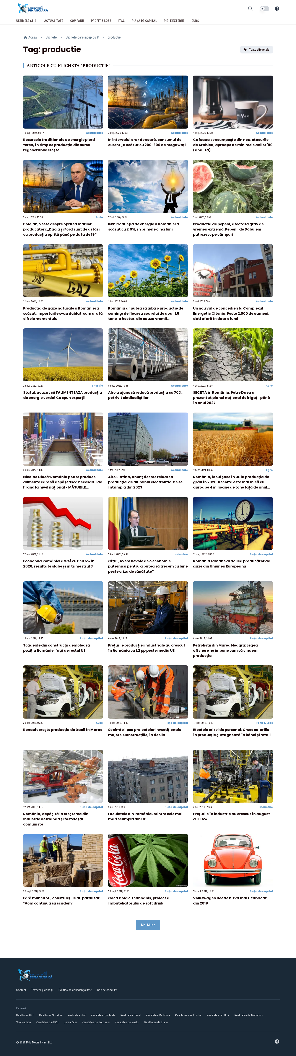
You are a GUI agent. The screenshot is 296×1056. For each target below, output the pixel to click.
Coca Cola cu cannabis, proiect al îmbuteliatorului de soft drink (139, 901)
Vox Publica (23, 1022)
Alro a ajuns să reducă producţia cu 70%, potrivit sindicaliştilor (145, 395)
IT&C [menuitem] (121, 21)
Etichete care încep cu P (82, 37)
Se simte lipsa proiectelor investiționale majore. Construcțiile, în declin (144, 732)
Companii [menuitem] (77, 21)
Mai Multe (148, 925)
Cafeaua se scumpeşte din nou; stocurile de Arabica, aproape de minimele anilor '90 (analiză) (233, 145)
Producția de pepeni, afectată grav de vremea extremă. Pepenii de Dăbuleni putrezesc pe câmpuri (228, 229)
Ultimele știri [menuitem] (26, 21)
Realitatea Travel (130, 1015)
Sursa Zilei (70, 1022)
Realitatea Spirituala (103, 1015)
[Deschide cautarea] (250, 8)
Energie (97, 385)
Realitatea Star (77, 1015)
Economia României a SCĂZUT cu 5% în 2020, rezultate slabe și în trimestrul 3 (58, 564)
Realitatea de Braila (156, 1022)
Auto (99, 217)
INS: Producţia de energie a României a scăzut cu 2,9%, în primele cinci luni (143, 227)
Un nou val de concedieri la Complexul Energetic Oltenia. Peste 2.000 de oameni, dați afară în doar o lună (231, 313)
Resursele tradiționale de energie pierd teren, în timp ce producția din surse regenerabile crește (59, 145)
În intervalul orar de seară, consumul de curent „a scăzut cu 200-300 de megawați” (148, 142)
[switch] (264, 8)
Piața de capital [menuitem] (144, 21)
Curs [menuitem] (195, 21)
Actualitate (94, 133)
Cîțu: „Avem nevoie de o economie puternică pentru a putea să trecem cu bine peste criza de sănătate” (148, 566)
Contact (21, 990)
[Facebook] (277, 8)
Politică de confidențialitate (75, 990)
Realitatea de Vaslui (127, 1022)
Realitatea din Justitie (188, 1015)
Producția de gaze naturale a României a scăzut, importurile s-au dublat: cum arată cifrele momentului (63, 313)
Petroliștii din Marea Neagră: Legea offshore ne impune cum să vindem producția (225, 650)
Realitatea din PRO (47, 1022)
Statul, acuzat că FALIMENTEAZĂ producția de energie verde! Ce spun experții (62, 395)
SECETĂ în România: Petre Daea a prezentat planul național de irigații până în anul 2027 (231, 397)
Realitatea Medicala (158, 1015)
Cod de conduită (107, 990)
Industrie (181, 554)
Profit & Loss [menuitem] (101, 21)
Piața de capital (261, 554)
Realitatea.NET (25, 1015)
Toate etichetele (259, 49)
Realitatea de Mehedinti (248, 1015)
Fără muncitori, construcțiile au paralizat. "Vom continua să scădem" (62, 901)
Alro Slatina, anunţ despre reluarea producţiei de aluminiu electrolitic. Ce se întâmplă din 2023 (145, 482)
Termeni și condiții (42, 990)
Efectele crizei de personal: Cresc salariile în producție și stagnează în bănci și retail (232, 732)
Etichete (51, 37)
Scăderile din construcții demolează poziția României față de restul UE (56, 648)
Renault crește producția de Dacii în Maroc (62, 729)
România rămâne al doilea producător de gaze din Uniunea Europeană (231, 564)
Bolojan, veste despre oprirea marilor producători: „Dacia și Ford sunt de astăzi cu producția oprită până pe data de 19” (61, 229)
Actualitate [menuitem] (53, 21)
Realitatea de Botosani (96, 1022)
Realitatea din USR (218, 1015)
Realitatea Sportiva (50, 1015)
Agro (269, 385)
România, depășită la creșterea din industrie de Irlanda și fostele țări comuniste (55, 819)
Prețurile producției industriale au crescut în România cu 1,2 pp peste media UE (146, 648)
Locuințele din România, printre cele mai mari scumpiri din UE (145, 816)
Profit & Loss (264, 723)
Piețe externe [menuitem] (174, 21)
